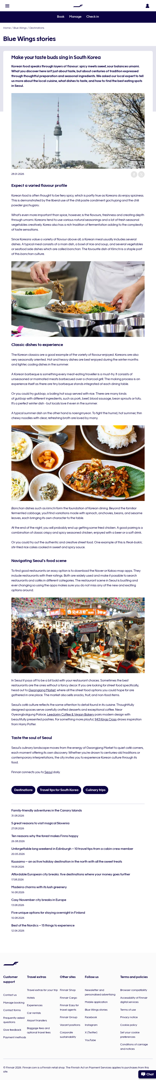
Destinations (36, 27)
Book (60, 16)
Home (7, 27)
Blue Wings (20, 27)
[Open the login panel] (147, 6)
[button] (7, 6)
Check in (92, 16)
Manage (75, 16)
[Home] (78, 6)
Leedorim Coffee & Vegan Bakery (70, 714)
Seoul (48, 772)
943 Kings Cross (106, 719)
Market (41, 690)
